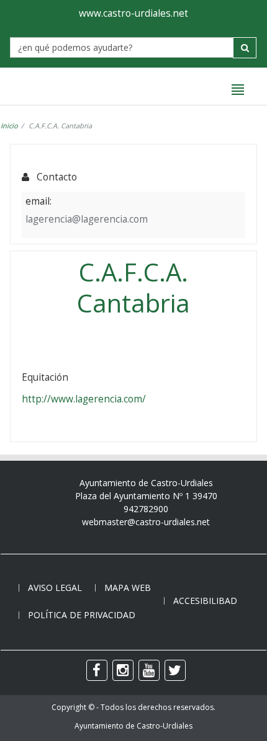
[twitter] (175, 670)
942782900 (146, 509)
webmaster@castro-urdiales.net (146, 522)
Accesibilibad (205, 600)
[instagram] (123, 670)
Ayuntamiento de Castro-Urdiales (133, 726)
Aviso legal (55, 587)
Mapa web (127, 587)
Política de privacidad (81, 615)
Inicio (9, 125)
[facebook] (96, 670)
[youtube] (149, 670)
